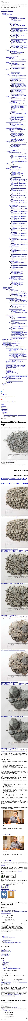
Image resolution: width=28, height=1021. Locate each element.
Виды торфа (11, 164)
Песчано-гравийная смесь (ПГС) (13, 122)
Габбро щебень (12, 178)
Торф (7, 163)
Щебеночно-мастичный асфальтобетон (16, 21)
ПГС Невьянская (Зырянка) (17, 127)
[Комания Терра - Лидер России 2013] (4, 410)
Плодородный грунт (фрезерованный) (16, 146)
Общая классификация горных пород (14, 362)
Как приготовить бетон (11, 372)
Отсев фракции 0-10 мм (14, 87)
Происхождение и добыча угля (13, 368)
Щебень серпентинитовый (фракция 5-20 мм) (17, 280)
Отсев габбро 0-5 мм (16, 80)
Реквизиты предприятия (9, 937)
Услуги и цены (6, 288)
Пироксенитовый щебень (15, 269)
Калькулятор (6, 965)
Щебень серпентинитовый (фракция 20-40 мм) (17, 283)
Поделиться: (3, 418)
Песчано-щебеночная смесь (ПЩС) (14, 128)
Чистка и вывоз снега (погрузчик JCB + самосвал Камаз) (19, 333)
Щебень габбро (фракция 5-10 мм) (19, 180)
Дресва (7, 50)
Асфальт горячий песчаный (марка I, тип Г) (17, 36)
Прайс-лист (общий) (8, 339)
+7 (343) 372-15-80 (5, 885)
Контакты (5, 384)
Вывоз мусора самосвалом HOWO (19, 300)
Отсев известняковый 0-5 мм (18, 84)
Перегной (11, 70)
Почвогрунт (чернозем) (11, 141)
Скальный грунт (10, 151)
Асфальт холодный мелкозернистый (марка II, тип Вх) (18, 42)
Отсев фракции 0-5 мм (14, 79)
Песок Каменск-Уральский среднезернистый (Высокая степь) (19, 104)
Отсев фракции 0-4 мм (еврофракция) (17, 75)
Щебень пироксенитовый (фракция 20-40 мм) (17, 274)
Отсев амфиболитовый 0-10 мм (18, 89)
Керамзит (8, 62)
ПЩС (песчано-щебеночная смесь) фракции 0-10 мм (17, 132)
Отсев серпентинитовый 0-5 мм (18, 86)
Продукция (5, 962)
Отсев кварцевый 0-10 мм (17, 92)
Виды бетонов (9, 371)
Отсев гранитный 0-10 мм (17, 91)
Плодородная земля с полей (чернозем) (18, 142)
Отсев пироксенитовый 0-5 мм (18, 85)
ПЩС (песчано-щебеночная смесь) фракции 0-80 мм (17, 140)
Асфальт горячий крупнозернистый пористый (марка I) (18, 25)
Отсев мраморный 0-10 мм (17, 94)
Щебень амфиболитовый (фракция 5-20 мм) (17, 171)
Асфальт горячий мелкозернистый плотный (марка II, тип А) (19, 39)
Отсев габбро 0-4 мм (16, 76)
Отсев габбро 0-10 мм (16, 90)
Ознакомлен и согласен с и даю (14, 912)
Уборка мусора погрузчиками (15, 302)
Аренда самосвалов (13, 294)
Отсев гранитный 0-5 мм (17, 81)
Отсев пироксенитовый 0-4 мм (18, 78)
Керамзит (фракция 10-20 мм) (18, 67)
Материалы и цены (7, 14)
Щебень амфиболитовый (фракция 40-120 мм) (17, 176)
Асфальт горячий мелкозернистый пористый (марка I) (19, 33)
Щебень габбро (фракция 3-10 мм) (19, 179)
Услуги (5, 963)
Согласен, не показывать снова (7, 995)
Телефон (3, 909)
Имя (2, 907)
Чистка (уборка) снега (14, 322)
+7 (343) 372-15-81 (5, 886)
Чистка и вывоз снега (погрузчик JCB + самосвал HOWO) (19, 330)
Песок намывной (13, 102)
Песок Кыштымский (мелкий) (18, 120)
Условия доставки (7, 287)
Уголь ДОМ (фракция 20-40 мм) (18, 59)
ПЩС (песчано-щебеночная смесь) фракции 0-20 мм (17, 135)
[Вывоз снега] (4, 409)
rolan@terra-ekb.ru (5, 955)
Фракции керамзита (13, 63)
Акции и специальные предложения (11, 340)
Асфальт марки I (12, 23)
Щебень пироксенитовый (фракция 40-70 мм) (17, 276)
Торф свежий (14, 166)
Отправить (3, 922)
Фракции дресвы (13, 51)
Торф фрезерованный (16, 167)
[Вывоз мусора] (4, 407)
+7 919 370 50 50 (7, 860)
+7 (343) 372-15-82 (5, 887)
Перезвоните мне (4, 9)
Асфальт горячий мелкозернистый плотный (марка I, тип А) (19, 28)
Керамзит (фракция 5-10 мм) (18, 65)
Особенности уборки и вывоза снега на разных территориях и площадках (15, 347)
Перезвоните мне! (4, 463)
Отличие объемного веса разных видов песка (16, 376)
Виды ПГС (11, 123)
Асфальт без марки (13, 17)
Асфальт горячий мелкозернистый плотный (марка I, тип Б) (19, 31)
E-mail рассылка (7, 344)
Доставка (3, 865)
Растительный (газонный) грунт (18, 149)
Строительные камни (11, 364)
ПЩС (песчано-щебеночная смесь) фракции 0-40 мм (17, 137)
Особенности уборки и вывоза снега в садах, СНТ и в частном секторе (18, 352)
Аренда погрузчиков (13, 290)
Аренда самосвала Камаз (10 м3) (18, 295)
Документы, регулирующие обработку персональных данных (12, 943)
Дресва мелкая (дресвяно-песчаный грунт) (17, 55)
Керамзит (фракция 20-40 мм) (18, 68)
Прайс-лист (19, 871)
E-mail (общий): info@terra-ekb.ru (8, 890)
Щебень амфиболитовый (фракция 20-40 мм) (17, 174)
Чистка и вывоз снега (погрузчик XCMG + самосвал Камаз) (19, 338)
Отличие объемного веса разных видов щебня (16, 375)
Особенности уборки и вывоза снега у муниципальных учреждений (18, 360)
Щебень (8, 168)
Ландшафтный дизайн (11, 367)
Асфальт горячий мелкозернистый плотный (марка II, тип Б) (19, 48)
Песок (7, 96)
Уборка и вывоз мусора (11, 298)
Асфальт (8, 15)
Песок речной (12, 112)
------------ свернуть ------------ (7, 11)
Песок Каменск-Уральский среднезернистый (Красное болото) (17, 107)
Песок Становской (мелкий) (17, 117)
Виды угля (8, 370)
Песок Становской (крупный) (18, 116)
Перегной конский (15, 72)
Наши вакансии (7, 938)
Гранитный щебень (13, 205)
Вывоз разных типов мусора (15, 309)
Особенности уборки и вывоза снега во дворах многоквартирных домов (18, 355)
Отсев (7, 74)
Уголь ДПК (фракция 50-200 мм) (19, 61)
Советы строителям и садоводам (10, 345)
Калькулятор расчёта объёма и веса (11, 343)
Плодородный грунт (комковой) (18, 144)
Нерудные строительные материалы (14, 361)
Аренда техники (10, 289)
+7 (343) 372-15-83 (5, 889)
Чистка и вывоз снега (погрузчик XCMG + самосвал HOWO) (19, 335)
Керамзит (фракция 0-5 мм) (17, 64)
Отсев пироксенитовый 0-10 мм (18, 95)
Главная (5, 13)
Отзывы (5, 383)
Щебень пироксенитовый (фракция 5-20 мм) (17, 272)
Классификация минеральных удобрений (15, 366)
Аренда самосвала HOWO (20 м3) (19, 296)
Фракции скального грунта (15, 152)
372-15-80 (10, 461)
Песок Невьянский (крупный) (18, 98)
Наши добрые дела (7, 377)
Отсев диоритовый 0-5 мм (17, 83)
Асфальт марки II (13, 37)
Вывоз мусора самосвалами (15, 299)
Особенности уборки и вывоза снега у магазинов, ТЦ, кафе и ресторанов (18, 357)
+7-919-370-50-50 (4, 950)
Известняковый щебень (14, 246)
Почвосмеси (11, 147)
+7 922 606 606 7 (7, 834)
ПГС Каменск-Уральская (17, 124)
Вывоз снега (11, 316)
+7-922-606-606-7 (4, 954)
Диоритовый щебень (13, 238)
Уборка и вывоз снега (11, 315)
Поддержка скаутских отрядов (13, 379)
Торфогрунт (14, 150)
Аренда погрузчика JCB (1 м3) (18, 291)
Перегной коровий (15, 73)
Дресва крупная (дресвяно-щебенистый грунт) (17, 53)
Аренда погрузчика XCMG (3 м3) (19, 293)
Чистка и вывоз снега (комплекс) (16, 328)
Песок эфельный (12, 118)
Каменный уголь (10, 57)
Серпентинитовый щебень (15, 278)
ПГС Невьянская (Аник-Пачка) (18, 125)
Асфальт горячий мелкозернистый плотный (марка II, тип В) (19, 46)
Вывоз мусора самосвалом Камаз (19, 301)
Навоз (7, 69)
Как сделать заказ (7, 342)
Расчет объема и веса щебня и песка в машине (16, 373)
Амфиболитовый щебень (14, 169)
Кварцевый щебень (13, 252)
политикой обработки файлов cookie (14, 994)
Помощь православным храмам (13, 378)
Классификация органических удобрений (15, 365)
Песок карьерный (13, 97)
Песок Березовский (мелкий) (18, 119)
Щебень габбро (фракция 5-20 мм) (19, 182)
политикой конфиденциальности (9, 911)
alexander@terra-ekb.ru (6, 951)
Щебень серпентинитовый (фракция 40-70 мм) (17, 285)
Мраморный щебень (13, 261)
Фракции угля (12, 58)
